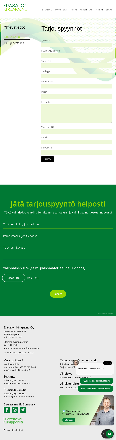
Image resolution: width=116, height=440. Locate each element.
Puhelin (44, 137)
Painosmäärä (47, 81)
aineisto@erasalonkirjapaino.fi (19, 396)
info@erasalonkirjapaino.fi (17, 370)
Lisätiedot (46, 102)
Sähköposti (46, 147)
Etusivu (47, 9)
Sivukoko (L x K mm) (50, 50)
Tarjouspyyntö (12, 36)
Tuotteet (61, 9)
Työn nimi (45, 40)
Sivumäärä (46, 61)
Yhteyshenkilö (47, 127)
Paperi (44, 91)
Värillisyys (45, 71)
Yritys (73, 9)
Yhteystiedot (103, 9)
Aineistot (86, 9)
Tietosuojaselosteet (13, 430)
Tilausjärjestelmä (14, 43)
